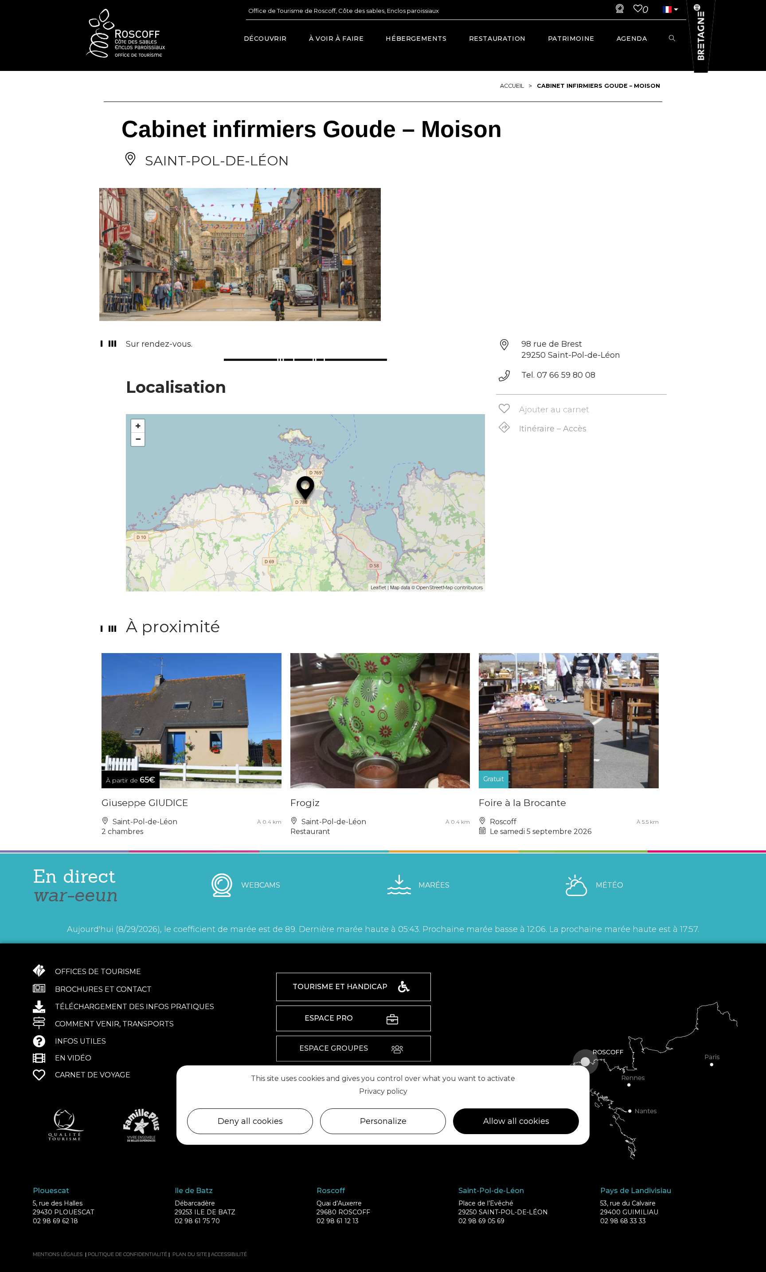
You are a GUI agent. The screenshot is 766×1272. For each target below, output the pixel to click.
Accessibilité (229, 1254)
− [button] (138, 439)
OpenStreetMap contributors (449, 587)
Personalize (383, 1121)
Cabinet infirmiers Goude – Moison (598, 85)
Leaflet (378, 587)
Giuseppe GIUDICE (145, 802)
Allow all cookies (516, 1121)
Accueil (512, 85)
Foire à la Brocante (522, 802)
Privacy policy (383, 1091)
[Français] (667, 9)
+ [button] (138, 426)
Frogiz (305, 802)
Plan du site (189, 1254)
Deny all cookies (250, 1121)
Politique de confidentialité (127, 1254)
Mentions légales (57, 1254)
